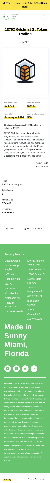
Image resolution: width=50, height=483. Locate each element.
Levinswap (8, 212)
